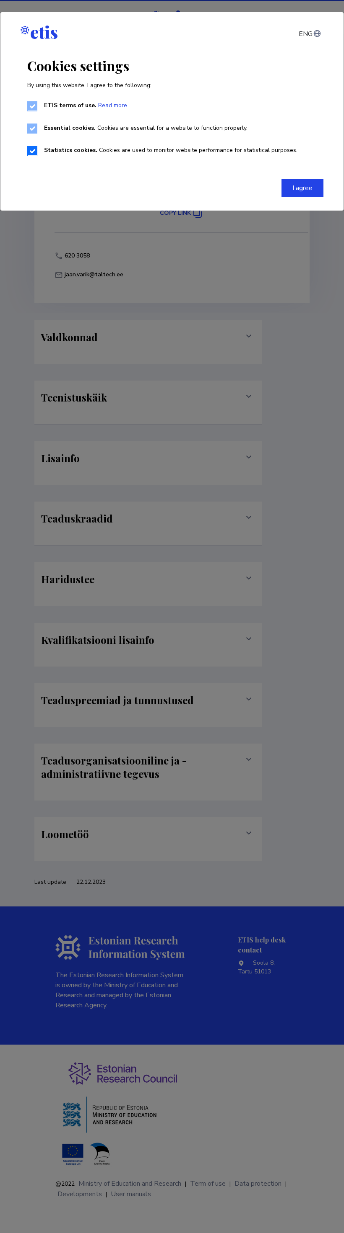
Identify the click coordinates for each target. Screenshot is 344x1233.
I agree (302, 188)
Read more (112, 105)
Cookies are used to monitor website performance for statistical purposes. (170, 150)
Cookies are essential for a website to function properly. (146, 128)
